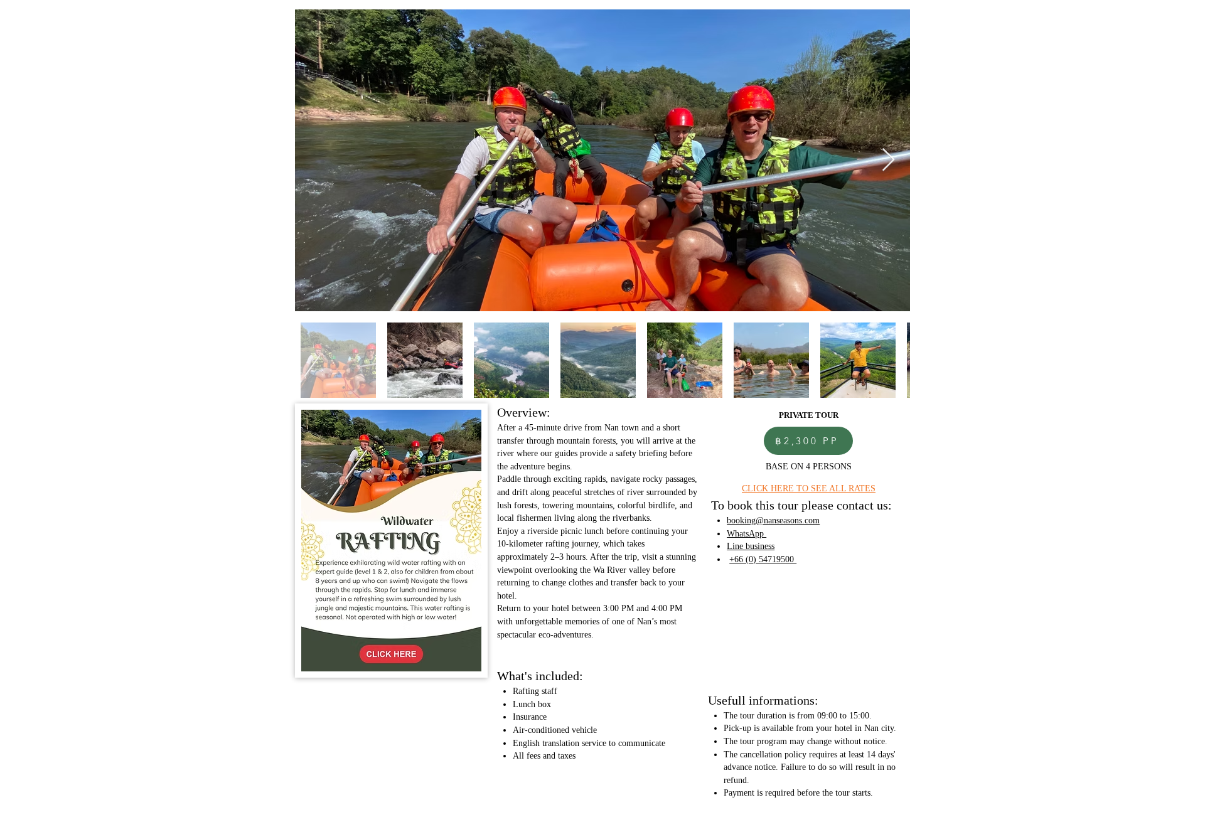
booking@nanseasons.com (773, 520)
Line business (750, 546)
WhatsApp (746, 533)
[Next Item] (888, 160)
